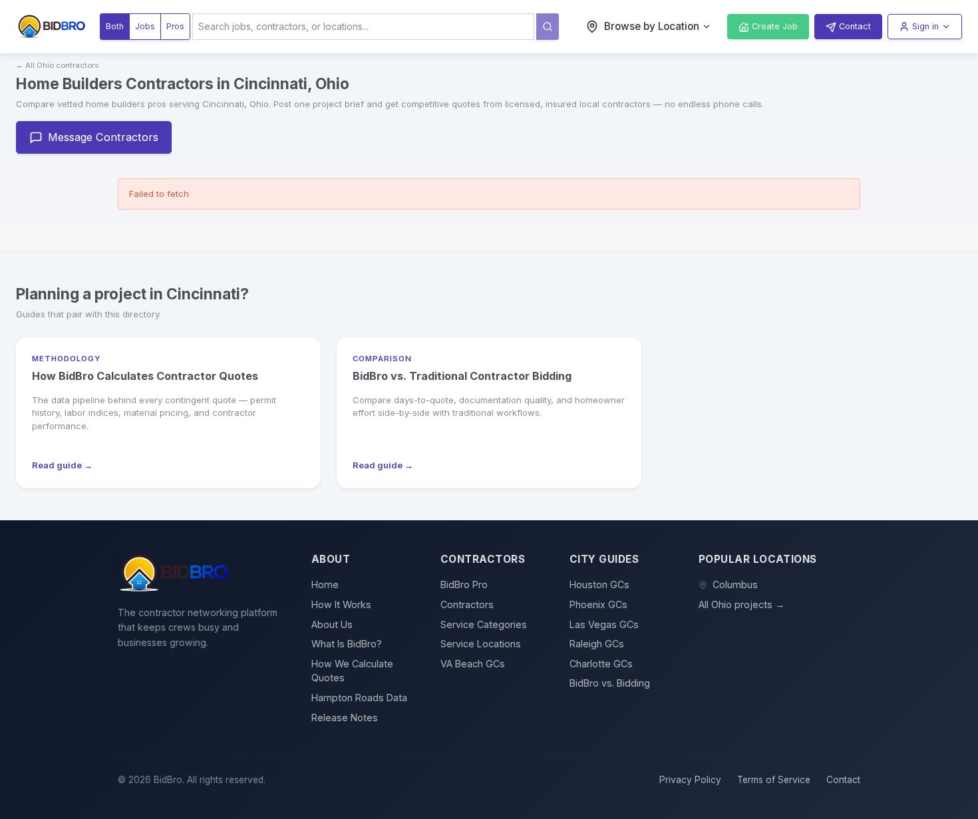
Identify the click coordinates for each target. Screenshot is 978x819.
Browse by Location (651, 26)
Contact (843, 779)
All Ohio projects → (741, 604)
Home (325, 584)
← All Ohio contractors (57, 65)
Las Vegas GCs (604, 624)
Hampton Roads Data (359, 697)
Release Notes (344, 717)
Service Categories (483, 624)
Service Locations (480, 643)
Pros (175, 26)
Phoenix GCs (598, 604)
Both (115, 26)
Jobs (145, 26)
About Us (332, 624)
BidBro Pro (464, 584)
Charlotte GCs (601, 663)
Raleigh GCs (597, 643)
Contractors (467, 604)
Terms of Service (773, 779)
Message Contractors (103, 137)
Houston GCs (599, 584)
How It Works (341, 604)
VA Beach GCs (472, 663)
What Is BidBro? (346, 643)
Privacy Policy (690, 779)
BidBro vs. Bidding (610, 683)
